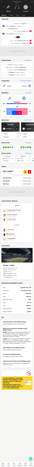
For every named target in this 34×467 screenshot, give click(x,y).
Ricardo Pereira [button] (22, 40)
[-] (31, 458)
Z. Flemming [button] (11, 26)
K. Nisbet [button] (24, 137)
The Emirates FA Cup (26, 290)
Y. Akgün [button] (24, 134)
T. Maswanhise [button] (22, 67)
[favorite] (32, 2)
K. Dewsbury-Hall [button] (21, 70)
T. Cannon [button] (23, 23)
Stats (17, 15)
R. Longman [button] (11, 75)
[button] (7, 129)
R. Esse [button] (10, 64)
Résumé (3, 15)
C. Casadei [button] (23, 43)
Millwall (17, 205)
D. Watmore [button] (11, 33)
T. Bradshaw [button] (11, 72)
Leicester (17, 225)
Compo (11, 15)
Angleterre (28, 305)
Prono (23, 15)
